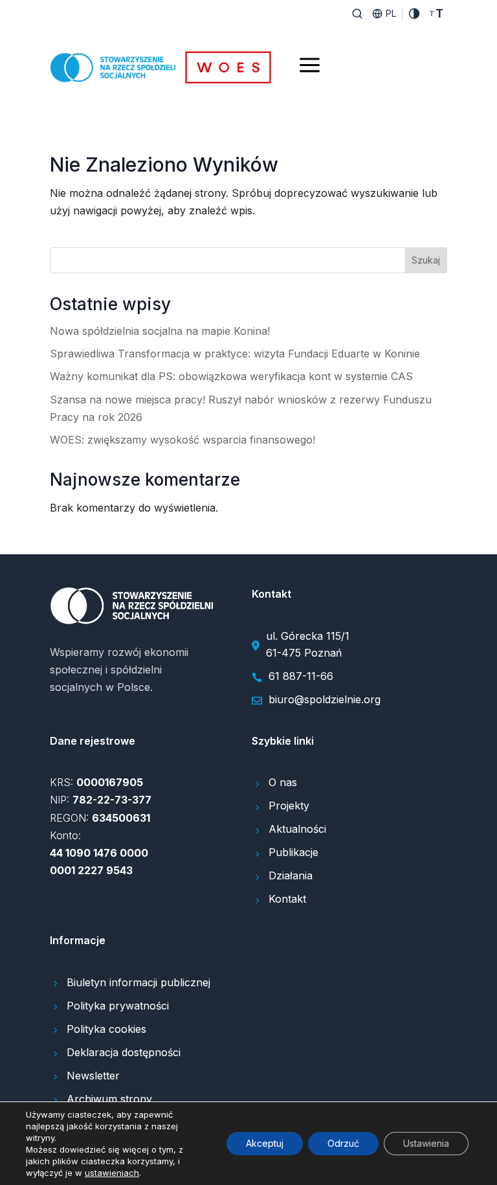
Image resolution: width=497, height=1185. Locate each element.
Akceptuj (264, 1143)
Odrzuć (343, 1143)
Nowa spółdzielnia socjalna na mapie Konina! (160, 330)
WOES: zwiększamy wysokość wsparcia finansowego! (182, 439)
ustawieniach (112, 1173)
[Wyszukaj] (357, 13)
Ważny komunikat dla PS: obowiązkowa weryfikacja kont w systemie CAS (231, 376)
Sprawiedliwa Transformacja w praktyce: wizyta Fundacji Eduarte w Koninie (235, 353)
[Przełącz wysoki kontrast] (414, 13)
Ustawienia (426, 1143)
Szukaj (426, 259)
